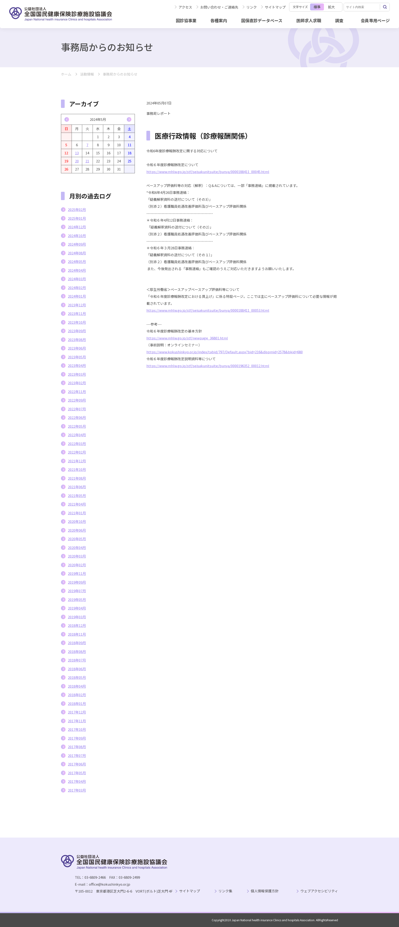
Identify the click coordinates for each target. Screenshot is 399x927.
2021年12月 (77, 460)
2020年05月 (77, 538)
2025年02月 (77, 209)
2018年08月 (77, 651)
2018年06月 (77, 668)
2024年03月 (77, 278)
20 (77, 161)
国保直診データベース (261, 20)
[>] (129, 119)
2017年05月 (77, 772)
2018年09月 (77, 642)
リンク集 (225, 891)
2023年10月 (77, 322)
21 (87, 161)
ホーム (66, 74)
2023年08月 (77, 339)
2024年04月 (77, 270)
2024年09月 (77, 244)
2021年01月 (77, 512)
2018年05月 (77, 677)
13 (77, 152)
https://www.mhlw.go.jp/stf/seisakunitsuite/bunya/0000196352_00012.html (207, 365)
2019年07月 (77, 590)
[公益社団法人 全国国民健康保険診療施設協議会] (60, 14)
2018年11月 (77, 634)
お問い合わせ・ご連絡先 (219, 7)
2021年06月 (77, 486)
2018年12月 (77, 625)
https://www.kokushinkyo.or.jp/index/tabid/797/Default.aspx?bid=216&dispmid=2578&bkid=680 (224, 351)
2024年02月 (77, 287)
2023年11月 (77, 313)
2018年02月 (77, 694)
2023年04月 (77, 365)
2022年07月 (77, 408)
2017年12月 (77, 712)
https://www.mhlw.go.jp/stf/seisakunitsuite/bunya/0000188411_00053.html (207, 310)
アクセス (185, 7)
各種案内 (218, 20)
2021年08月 (77, 478)
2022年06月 (77, 417)
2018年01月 (77, 703)
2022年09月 (77, 400)
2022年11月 (77, 391)
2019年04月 (77, 608)
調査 (339, 20)
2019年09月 (77, 582)
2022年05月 (77, 426)
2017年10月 (77, 729)
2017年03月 (77, 790)
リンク (251, 7)
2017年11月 (77, 720)
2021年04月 (77, 504)
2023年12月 (77, 304)
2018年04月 (77, 686)
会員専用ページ (375, 20)
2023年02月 (77, 382)
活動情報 (87, 74)
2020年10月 (77, 521)
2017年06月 (77, 764)
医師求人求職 (308, 20)
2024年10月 (77, 235)
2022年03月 (77, 443)
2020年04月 (77, 547)
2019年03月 (77, 616)
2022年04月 (77, 434)
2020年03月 (77, 556)
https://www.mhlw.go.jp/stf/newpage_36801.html (187, 337)
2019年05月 (77, 599)
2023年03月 (77, 374)
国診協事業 (186, 20)
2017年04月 (77, 781)
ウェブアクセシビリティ (319, 891)
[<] (66, 119)
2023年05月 (77, 356)
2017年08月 (77, 746)
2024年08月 (77, 252)
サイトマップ (275, 7)
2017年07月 (77, 755)
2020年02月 (77, 564)
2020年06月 (77, 530)
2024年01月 (77, 296)
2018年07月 (77, 660)
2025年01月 (77, 218)
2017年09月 (77, 738)
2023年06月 (77, 348)
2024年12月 (77, 226)
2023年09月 (77, 330)
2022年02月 (77, 452)
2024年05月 (77, 261)
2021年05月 (77, 495)
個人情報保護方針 (264, 891)
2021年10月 (77, 469)
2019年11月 (77, 573)
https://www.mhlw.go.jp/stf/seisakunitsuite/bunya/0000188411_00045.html (207, 171)
